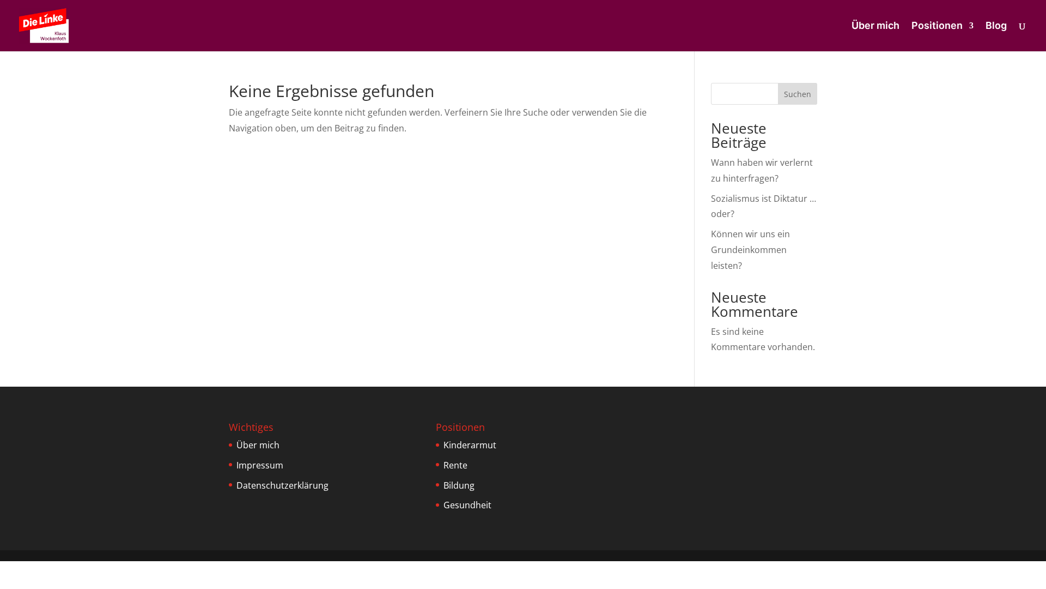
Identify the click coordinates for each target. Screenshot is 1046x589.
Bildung (459, 485)
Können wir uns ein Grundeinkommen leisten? (750, 250)
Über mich (875, 26)
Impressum (259, 465)
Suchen (797, 94)
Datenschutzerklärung (282, 485)
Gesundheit (467, 505)
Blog (996, 26)
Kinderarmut (469, 445)
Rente (455, 465)
